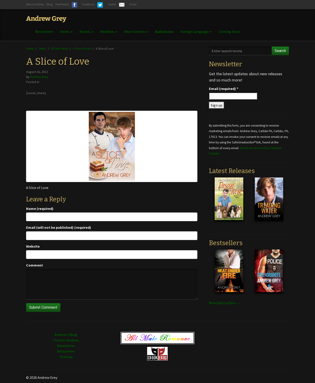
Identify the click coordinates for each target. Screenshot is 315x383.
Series (65, 31)
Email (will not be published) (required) (58, 227)
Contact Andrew (66, 340)
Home (30, 48)
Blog (49, 4)
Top (304, 372)
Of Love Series (59, 48)
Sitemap (66, 356)
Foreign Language (194, 31)
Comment (34, 265)
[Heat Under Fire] (229, 274)
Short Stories (135, 31)
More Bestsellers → (224, 303)
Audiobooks (164, 31)
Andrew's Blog (66, 334)
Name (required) (39, 208)
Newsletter (66, 345)
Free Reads (62, 4)
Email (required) (223, 88)
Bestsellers (44, 31)
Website (33, 246)
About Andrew (35, 4)
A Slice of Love (82, 48)
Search (280, 51)
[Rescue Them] (229, 202)
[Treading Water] (269, 202)
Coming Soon (229, 31)
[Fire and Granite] (269, 274)
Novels (85, 31)
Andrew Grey (39, 77)
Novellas (107, 31)
